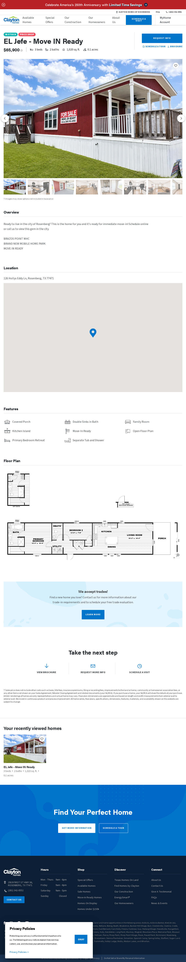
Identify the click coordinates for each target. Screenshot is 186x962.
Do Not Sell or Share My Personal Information (124, 958)
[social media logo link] (4, 923)
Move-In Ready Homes (90, 897)
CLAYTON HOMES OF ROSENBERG (134, 12)
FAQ (158, 12)
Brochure (176, 46)
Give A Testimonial (161, 892)
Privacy (96, 958)
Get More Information (77, 828)
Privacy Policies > (19, 952)
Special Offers (50, 20)
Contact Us (14, 899)
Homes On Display (87, 903)
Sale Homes (84, 892)
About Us (116, 20)
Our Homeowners (96, 20)
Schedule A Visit (139, 19)
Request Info (162, 38)
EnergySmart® (122, 897)
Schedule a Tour (113, 828)
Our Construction (73, 20)
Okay (81, 939)
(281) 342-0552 (175, 12)
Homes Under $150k (88, 909)
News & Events (159, 903)
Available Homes (28, 20)
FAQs (154, 897)
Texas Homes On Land (126, 880)
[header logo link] (11, 19)
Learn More (93, 614)
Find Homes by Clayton (126, 886)
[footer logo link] (12, 872)
